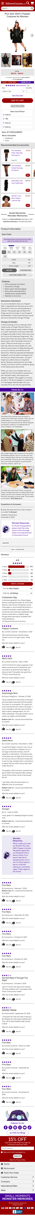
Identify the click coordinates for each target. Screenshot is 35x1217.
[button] (32, 3)
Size (3, 88)
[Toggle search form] (28, 3)
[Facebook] (6, 1127)
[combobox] (15, 8)
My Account (9, 1168)
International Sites (9, 1186)
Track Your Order (11, 1173)
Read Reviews (21, 85)
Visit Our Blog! (18, 1133)
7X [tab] (5, 256)
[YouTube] (25, 1127)
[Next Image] (32, 35)
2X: (4, 115)
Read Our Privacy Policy (17, 1160)
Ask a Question (17, 549)
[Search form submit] (32, 8)
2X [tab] (9, 252)
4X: (4, 123)
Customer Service (9, 1177)
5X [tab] (24, 252)
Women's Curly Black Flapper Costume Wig (16, 198)
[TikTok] (29, 1127)
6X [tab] (30, 252)
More (3, 1190)
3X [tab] (14, 252)
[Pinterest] (15, 1127)
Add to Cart (17, 100)
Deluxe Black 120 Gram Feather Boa (17, 182)
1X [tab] (4, 252)
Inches (9, 270)
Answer (5, 543)
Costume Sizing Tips (17, 275)
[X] (10, 1127)
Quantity (29, 88)
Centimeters (25, 270)
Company (5, 1181)
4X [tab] (19, 252)
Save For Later (17, 106)
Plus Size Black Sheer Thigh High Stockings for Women (16, 154)
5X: (4, 127)
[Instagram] (20, 1127)
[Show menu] (2, 3)
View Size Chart (17, 95)
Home (7, 1164)
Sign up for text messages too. (14, 1152)
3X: (4, 119)
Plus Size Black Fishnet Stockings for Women (17, 168)
